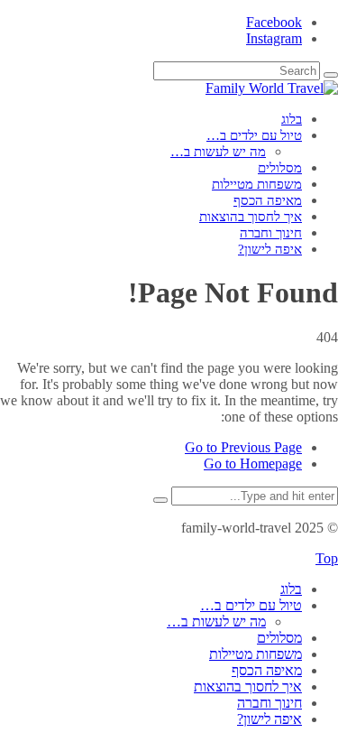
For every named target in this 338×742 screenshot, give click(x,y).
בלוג (291, 119)
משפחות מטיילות (257, 184)
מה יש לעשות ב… (218, 151)
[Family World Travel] (272, 88)
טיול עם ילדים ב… (254, 135)
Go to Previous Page (243, 447)
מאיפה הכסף (267, 200)
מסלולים (280, 168)
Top (326, 558)
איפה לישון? (270, 249)
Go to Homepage (253, 463)
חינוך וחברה (271, 233)
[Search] (331, 75)
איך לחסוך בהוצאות (250, 216)
